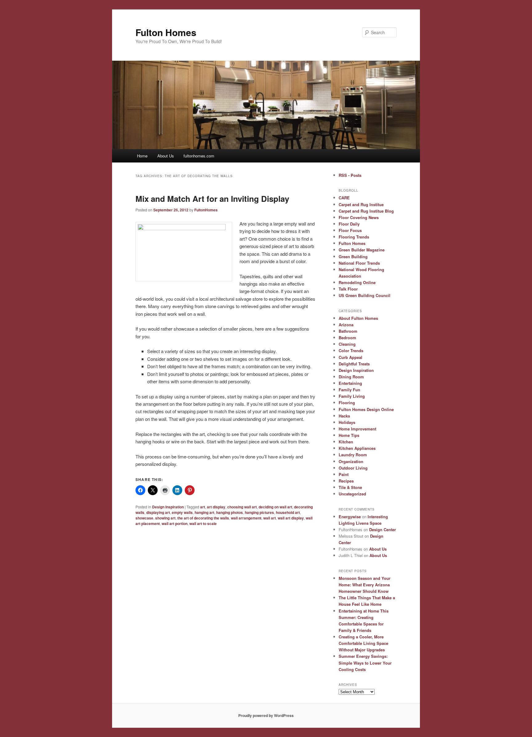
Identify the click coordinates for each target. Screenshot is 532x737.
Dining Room (351, 377)
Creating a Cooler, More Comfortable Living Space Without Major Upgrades (363, 643)
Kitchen (346, 442)
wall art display (291, 518)
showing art (165, 518)
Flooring (347, 402)
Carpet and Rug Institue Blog (366, 211)
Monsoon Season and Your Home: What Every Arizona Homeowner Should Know (364, 584)
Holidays (347, 422)
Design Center (382, 529)
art (202, 507)
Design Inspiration (168, 507)
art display (216, 507)
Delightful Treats (354, 364)
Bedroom (347, 337)
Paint (344, 474)
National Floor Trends (359, 263)
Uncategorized (352, 494)
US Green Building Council (364, 295)
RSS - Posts (350, 175)
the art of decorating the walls (203, 518)
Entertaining (350, 383)
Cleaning (347, 344)
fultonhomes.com (198, 156)
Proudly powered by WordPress (266, 715)
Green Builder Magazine (362, 250)
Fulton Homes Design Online (366, 409)
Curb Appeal (350, 357)
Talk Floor (348, 289)
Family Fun (349, 390)
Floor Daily (349, 224)
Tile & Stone (350, 487)
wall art (269, 518)
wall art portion (174, 523)
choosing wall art (242, 507)
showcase (144, 518)
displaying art (158, 512)
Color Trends (351, 350)
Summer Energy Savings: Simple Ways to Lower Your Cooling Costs (365, 662)
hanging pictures (259, 512)
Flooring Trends (354, 237)
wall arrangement (246, 518)
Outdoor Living (353, 468)
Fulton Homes (165, 32)
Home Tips (349, 435)
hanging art (204, 512)
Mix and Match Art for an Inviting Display (212, 198)
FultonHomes (206, 210)
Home (142, 156)
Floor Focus (350, 230)
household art (288, 512)
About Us (165, 156)
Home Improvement (357, 429)
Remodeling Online (357, 282)
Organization (351, 461)
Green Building (353, 256)
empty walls (182, 512)
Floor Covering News (359, 217)
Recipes (346, 481)
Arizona (346, 325)
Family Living (352, 396)
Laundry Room (353, 455)
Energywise (350, 516)
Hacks (344, 416)
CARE (344, 198)
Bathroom (348, 331)
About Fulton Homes (358, 318)
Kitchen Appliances (357, 448)
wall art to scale (203, 523)
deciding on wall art (275, 507)
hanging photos (229, 512)
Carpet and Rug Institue (361, 204)
